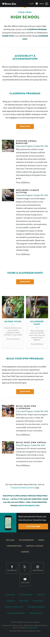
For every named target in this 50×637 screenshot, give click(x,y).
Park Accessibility (26, 594)
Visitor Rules (10, 594)
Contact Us (10, 601)
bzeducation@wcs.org (28, 505)
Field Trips (25, 12)
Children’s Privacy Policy (14, 607)
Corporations (14, 546)
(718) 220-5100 (31, 628)
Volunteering (26, 540)
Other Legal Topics (36, 613)
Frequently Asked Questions (23, 487)
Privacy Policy (38, 601)
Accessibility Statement (16, 613)
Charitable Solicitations (36, 607)
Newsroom (41, 594)
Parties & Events (34, 546)
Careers (25, 552)
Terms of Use (24, 601)
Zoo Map (10, 540)
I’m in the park (33, 526)
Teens (41, 540)
